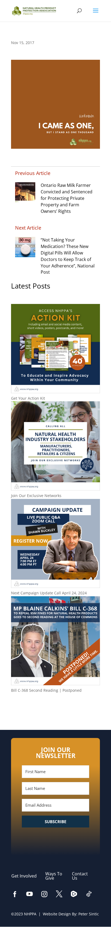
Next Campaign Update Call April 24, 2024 (49, 592)
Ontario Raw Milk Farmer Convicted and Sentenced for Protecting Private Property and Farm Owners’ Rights (66, 198)
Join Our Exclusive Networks (36, 495)
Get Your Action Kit (28, 398)
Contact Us (80, 876)
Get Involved (26, 876)
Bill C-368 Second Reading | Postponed (46, 690)
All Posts (55, 707)
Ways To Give (53, 876)
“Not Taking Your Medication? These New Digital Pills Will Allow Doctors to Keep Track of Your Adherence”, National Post (68, 256)
